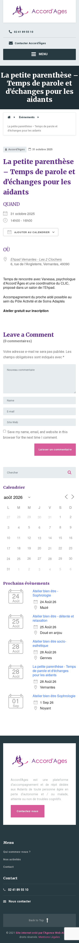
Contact (8, 866)
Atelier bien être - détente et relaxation (53, 618)
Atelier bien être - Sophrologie (45, 593)
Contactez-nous (27, 811)
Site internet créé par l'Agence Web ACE (41, 932)
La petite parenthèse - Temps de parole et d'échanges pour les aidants (54, 670)
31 (50, 517)
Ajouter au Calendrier (31, 232)
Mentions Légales (49, 937)
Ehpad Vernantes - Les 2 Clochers (36, 259)
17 (8, 548)
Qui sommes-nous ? (17, 851)
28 (50, 558)
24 (8, 558)
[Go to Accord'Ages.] (9, 117)
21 (50, 548)
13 (39, 538)
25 (18, 558)
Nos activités (12, 859)
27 (8, 517)
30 (39, 517)
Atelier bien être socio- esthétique (49, 643)
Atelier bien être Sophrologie (54, 695)
